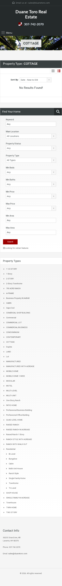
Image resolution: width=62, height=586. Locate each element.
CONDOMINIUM (12, 332)
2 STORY (10, 279)
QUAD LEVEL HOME (14, 420)
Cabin (11, 464)
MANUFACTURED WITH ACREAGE (20, 366)
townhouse (11, 503)
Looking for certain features (16, 248)
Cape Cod (10, 308)
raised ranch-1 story (15, 434)
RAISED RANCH (12, 425)
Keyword (10, 119)
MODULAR (10, 381)
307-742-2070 (34, 24)
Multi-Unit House (16, 468)
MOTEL (9, 386)
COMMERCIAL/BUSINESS (17, 327)
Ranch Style (14, 473)
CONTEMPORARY (13, 337)
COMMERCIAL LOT (14, 322)
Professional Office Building (17, 415)
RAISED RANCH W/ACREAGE (18, 430)
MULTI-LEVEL (11, 391)
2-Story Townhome (14, 283)
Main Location (12, 131)
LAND (8, 352)
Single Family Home (17, 478)
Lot (7, 356)
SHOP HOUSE (12, 493)
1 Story (9, 274)
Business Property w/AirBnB (18, 298)
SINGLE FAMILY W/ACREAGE (18, 498)
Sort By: (14, 79)
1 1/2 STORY (11, 269)
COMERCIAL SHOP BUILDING (18, 313)
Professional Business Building (19, 410)
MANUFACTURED (13, 361)
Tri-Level (12, 488)
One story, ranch (13, 400)
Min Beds (10, 168)
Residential (10, 449)
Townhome (13, 483)
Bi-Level (12, 454)
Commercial (11, 318)
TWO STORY (11, 512)
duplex (9, 347)
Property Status (13, 143)
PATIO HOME (11, 405)
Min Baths (10, 180)
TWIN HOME (11, 507)
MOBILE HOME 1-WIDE (15, 376)
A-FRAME (10, 293)
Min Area (10, 216)
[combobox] (35, 79)
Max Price (10, 204)
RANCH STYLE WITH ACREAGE (19, 439)
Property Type (12, 155)
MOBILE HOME (12, 371)
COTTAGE (10, 342)
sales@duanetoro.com (39, 2)
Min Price (10, 192)
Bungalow (13, 459)
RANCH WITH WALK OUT (16, 444)
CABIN (8, 303)
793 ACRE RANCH (13, 288)
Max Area (10, 228)
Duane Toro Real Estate (31, 14)
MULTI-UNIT (11, 395)
